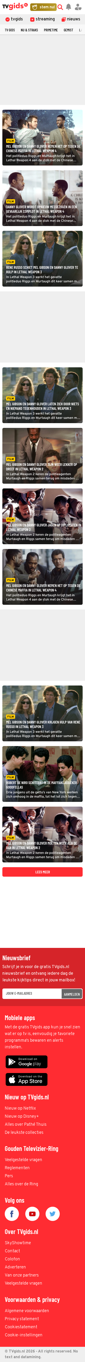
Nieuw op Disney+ (22, 1116)
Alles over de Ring (21, 1184)
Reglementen (17, 1168)
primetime (51, 30)
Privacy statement (22, 1319)
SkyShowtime (18, 1243)
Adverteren (15, 1267)
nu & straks (29, 30)
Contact (12, 1251)
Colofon (12, 1259)
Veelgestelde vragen (23, 1160)
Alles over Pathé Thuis (26, 1124)
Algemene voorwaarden (27, 1311)
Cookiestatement (21, 1327)
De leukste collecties (24, 1132)
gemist (68, 30)
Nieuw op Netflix (20, 1108)
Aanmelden (72, 994)
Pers (9, 1176)
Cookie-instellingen (23, 1335)
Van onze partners (22, 1275)
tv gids (10, 30)
